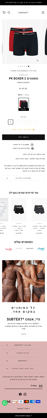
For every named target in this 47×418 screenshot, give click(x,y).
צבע (23, 95)
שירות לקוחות (23, 353)
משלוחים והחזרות (23, 178)
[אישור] (40, 386)
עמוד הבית (33, 70)
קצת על (23, 345)
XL (28, 122)
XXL (35, 122)
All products (23, 70)
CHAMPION (23, 75)
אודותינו (23, 334)
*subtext (23, 361)
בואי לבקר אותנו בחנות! (23, 368)
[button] (23, 415)
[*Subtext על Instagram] (25, 394)
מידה (23, 117)
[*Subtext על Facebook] (20, 394)
